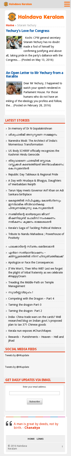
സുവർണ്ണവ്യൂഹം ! (20, 292)
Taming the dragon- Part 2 (25, 310)
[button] (67, 4)
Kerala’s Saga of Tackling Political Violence (34, 227)
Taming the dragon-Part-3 (24, 304)
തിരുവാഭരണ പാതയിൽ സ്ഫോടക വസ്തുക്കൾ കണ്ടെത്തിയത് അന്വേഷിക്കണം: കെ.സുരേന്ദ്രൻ (36, 164)
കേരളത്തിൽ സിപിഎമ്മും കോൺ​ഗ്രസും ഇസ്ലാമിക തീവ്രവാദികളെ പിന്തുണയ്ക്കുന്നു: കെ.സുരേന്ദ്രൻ (34, 204)
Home (10, 25)
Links (40, 439)
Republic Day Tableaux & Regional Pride (33, 174)
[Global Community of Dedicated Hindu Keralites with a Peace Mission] (35, 21)
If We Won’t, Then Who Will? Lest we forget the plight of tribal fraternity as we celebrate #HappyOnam (35, 272)
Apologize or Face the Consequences (30, 262)
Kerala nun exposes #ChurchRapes (29, 330)
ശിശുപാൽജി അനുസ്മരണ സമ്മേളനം (32, 134)
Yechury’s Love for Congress (27, 31)
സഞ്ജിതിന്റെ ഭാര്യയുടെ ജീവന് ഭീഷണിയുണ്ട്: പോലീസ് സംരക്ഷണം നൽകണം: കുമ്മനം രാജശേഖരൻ (31, 218)
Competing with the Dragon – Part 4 (31, 298)
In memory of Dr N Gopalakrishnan (30, 128)
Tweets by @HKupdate (17, 355)
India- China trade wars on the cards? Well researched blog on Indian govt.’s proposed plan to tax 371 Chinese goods (35, 320)
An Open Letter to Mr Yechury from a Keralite (34, 74)
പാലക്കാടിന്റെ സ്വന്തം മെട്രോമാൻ (31, 246)
